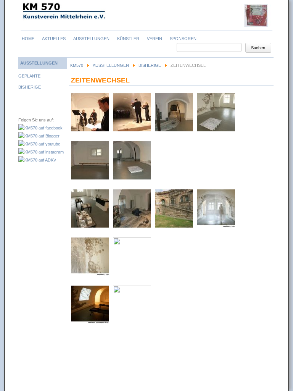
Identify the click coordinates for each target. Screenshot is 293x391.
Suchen (258, 47)
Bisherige (149, 65)
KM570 (76, 65)
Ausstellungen (111, 65)
